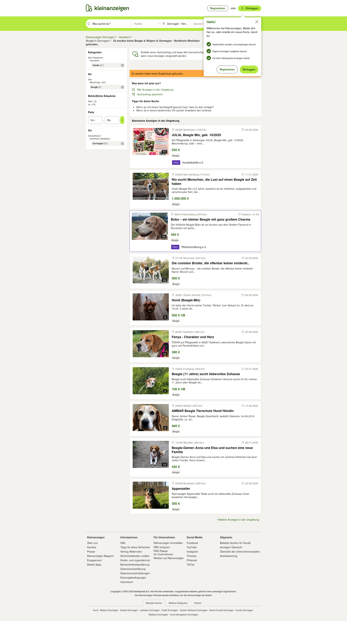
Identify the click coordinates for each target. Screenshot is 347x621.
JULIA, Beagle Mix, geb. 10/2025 (196, 135)
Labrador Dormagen (150, 610)
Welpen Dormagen (109, 610)
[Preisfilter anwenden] (122, 120)
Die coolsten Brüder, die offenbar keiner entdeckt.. (210, 263)
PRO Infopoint (162, 547)
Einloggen (249, 69)
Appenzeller (181, 489)
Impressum (126, 582)
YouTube (192, 547)
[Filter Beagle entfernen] (122, 87)
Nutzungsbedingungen (133, 577)
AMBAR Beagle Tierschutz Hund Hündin (203, 411)
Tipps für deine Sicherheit (135, 547)
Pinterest (192, 560)
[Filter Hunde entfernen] (122, 65)
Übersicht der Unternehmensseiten (240, 551)
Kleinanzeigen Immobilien (168, 543)
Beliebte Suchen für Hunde (235, 543)
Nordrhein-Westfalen (100, 138)
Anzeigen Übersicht (231, 547)
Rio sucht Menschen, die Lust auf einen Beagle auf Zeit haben (214, 181)
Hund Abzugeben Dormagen (184, 614)
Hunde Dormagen (244, 610)
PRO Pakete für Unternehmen (163, 552)
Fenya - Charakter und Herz (193, 337)
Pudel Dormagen (169, 610)
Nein (90, 101)
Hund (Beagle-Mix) (186, 300)
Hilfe (122, 543)
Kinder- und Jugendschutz (135, 560)
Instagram (192, 551)
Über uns (92, 543)
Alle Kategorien (95, 57)
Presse (91, 551)
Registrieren (227, 69)
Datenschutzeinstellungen (135, 573)
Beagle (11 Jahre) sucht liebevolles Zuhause (206, 374)
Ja (89, 104)
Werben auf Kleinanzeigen (169, 558)
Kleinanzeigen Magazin (100, 556)
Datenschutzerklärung (132, 569)
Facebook (192, 543)
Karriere (91, 547)
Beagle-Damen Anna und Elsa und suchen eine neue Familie (212, 450)
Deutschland (94, 135)
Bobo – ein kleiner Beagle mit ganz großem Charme (210, 219)
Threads (191, 556)
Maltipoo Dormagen (158, 614)
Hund (95, 610)
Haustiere (94, 60)
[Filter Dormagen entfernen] (122, 143)
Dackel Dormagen (129, 610)
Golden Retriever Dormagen (194, 610)
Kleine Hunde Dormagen (221, 610)
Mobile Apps (94, 564)
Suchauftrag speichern (150, 94)
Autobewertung (228, 556)
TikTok (190, 564)
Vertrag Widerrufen (131, 551)
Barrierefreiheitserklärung (134, 564)
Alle (90, 79)
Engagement (94, 560)
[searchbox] (111, 23)
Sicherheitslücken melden (135, 556)
